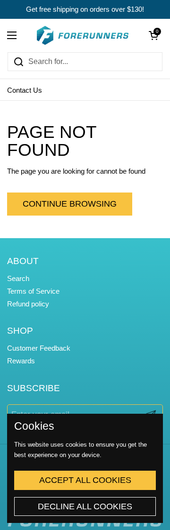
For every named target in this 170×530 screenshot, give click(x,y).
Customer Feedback (38, 348)
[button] (153, 35)
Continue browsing (70, 204)
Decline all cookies (85, 506)
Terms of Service (33, 291)
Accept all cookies (85, 480)
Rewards (21, 361)
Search (18, 278)
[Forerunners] (83, 35)
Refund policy (28, 304)
